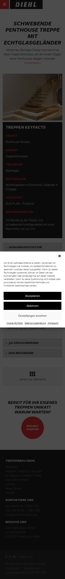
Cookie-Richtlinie (14, 323)
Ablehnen (33, 306)
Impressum (53, 323)
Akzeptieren (32, 296)
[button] (59, 256)
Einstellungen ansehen (32, 315)
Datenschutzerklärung (35, 323)
